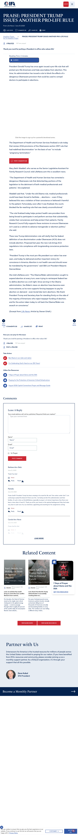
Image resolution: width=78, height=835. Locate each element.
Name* (10, 437)
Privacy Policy (13, 833)
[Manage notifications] (73, 830)
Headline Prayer (8, 36)
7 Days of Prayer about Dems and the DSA (23, 375)
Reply (12, 480)
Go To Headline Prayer (10, 38)
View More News (27, 623)
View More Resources (49, 623)
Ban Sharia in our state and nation (20, 358)
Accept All (70, 831)
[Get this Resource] (63, 571)
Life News (25, 312)
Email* (10, 444)
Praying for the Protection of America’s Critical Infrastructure (29, 380)
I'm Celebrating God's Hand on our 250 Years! (24, 363)
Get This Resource (60, 592)
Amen (12, 477)
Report (19, 480)
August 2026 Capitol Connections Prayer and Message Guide (29, 385)
